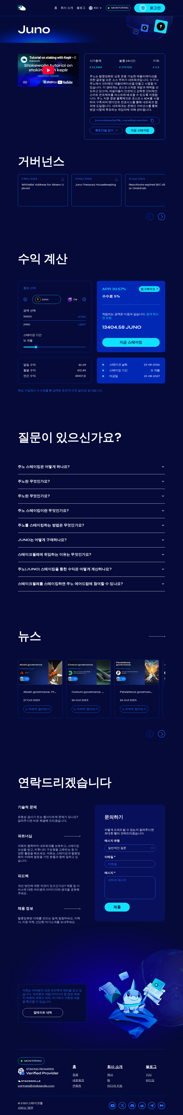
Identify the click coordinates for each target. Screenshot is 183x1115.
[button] (99, 8)
